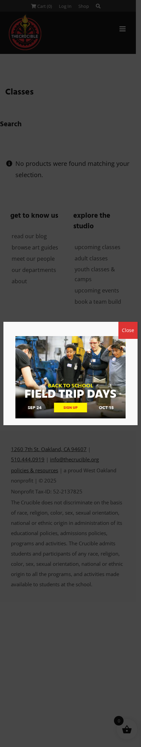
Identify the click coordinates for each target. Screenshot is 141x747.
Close (128, 330)
